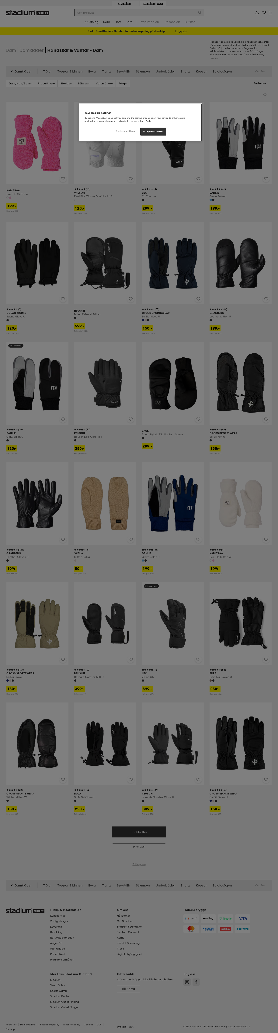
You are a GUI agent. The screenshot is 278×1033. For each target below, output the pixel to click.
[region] (140, 122)
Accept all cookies (153, 131)
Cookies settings (125, 131)
